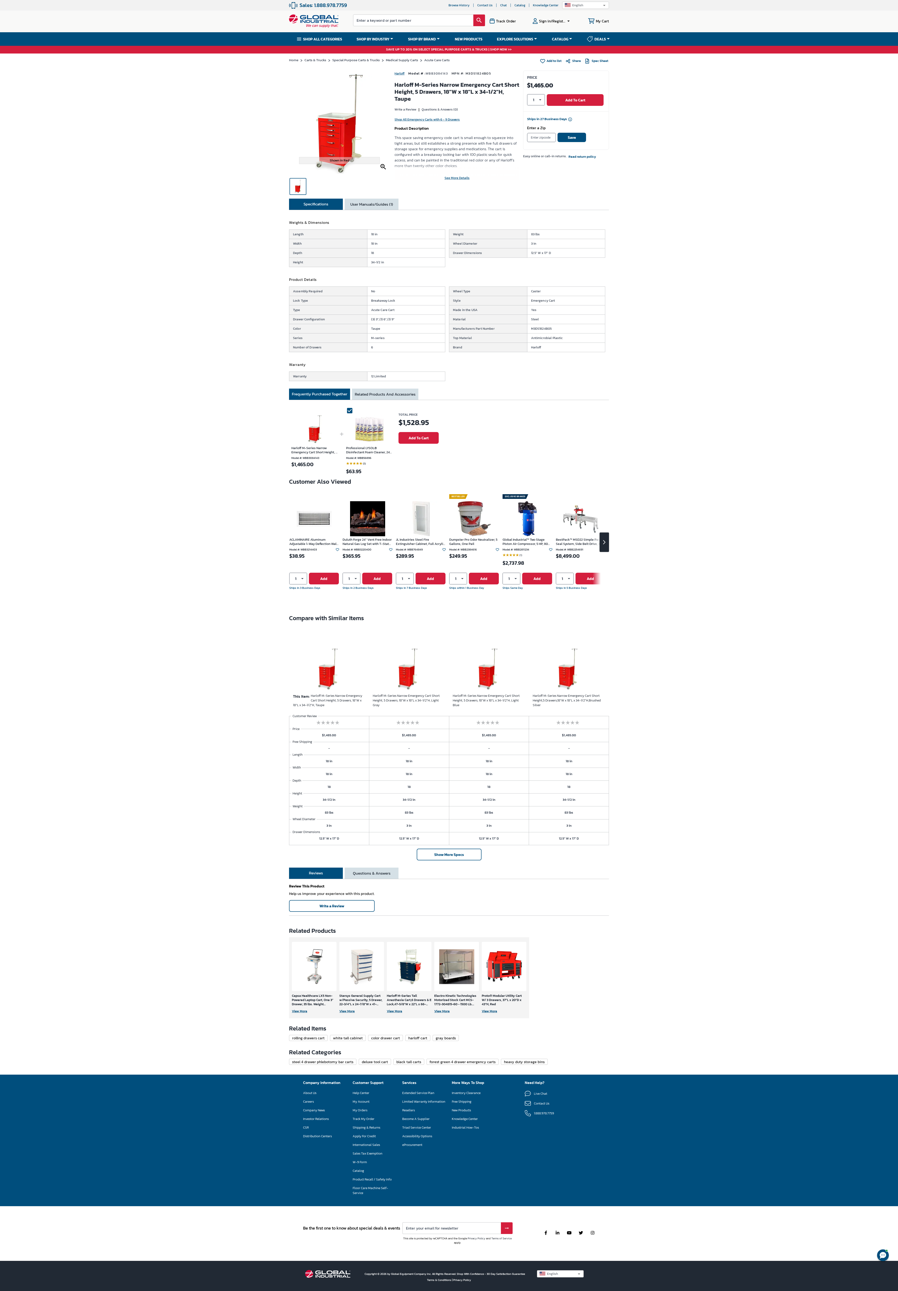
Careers (308, 1101)
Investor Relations (316, 1118)
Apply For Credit (364, 1136)
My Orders (360, 1110)
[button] (585, 5)
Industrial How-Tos (465, 1127)
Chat (503, 5)
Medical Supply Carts (402, 60)
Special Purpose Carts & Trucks (356, 60)
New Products (461, 1110)
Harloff (400, 73)
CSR (306, 1127)
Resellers (408, 1110)
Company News (314, 1110)
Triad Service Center (416, 1127)
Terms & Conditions (439, 1280)
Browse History (459, 5)
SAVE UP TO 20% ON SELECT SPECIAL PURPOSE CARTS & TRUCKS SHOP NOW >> (449, 50)
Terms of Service (501, 1238)
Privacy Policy (476, 1238)
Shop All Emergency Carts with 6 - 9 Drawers (427, 119)
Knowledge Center (545, 5)
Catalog (519, 5)
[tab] (316, 204)
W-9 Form (360, 1162)
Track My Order (363, 1118)
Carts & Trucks (315, 60)
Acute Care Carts (437, 60)
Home (293, 60)
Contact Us (484, 5)
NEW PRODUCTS (468, 39)
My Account (361, 1101)
